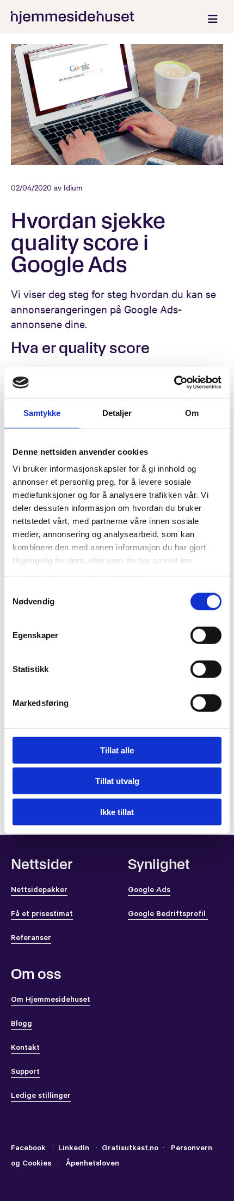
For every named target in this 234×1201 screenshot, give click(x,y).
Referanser (31, 939)
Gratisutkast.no (130, 1149)
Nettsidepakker (39, 891)
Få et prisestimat (42, 915)
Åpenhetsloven (91, 1164)
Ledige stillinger (41, 1096)
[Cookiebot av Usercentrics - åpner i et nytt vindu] (173, 383)
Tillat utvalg (117, 781)
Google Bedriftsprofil (168, 915)
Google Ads (149, 891)
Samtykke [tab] (42, 412)
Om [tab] (192, 412)
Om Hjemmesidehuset (50, 1000)
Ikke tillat (117, 811)
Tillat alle (117, 749)
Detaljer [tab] (117, 412)
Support (25, 1072)
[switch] (205, 635)
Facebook (28, 1149)
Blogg (21, 1024)
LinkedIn (74, 1149)
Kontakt (25, 1048)
